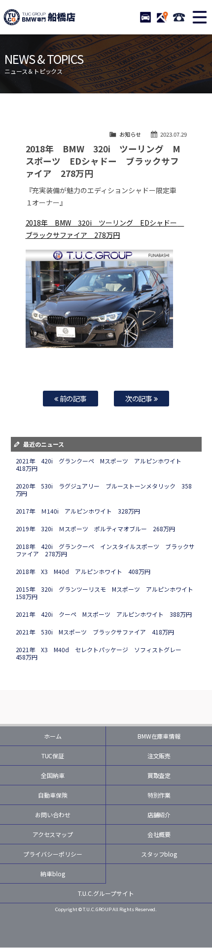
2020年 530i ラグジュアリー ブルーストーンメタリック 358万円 (104, 489)
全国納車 (53, 775)
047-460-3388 (179, 17)
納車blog (52, 873)
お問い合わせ (53, 814)
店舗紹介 (159, 814)
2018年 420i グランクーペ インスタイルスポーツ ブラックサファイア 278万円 (105, 550)
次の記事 (139, 398)
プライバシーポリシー (52, 854)
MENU (199, 17)
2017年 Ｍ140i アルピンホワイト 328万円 (78, 511)
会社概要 (159, 834)
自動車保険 (53, 795)
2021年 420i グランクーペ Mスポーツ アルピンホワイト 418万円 (102, 464)
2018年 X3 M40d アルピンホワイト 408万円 (83, 571)
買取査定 (159, 775)
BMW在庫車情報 (159, 736)
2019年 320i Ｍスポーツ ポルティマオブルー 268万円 (96, 528)
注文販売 (159, 755)
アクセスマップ (53, 834)
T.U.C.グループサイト (106, 893)
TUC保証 (53, 755)
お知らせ (130, 134)
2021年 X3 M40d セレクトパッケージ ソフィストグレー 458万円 (102, 653)
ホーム (53, 736)
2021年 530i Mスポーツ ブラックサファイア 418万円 (95, 632)
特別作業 (159, 795)
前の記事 (72, 398)
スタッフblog (159, 854)
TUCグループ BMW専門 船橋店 (39, 17)
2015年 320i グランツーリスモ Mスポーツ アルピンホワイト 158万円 (108, 593)
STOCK (145, 17)
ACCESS (162, 17)
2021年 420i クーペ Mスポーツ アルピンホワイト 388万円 (104, 614)
